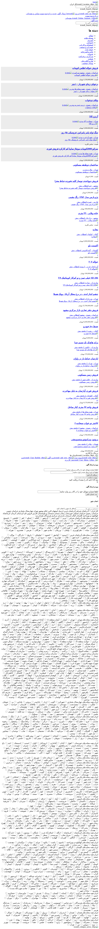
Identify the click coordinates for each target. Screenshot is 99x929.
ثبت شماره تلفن (91, 494)
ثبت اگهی (94, 20)
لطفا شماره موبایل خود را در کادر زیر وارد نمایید (79, 492)
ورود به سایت (92, 477)
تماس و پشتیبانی (33, 14)
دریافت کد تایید (92, 475)
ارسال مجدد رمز (80, 477)
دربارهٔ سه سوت (46, 14)
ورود (77, 14)
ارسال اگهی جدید (59, 14)
